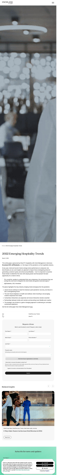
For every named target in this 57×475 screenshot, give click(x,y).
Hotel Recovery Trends (34, 314)
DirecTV (31, 316)
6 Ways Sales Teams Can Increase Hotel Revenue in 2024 (23, 431)
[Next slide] (52, 386)
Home (3, 245)
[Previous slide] (48, 386)
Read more (8, 437)
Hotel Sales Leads (28, 428)
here (31, 307)
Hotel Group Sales (8, 428)
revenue (35, 428)
